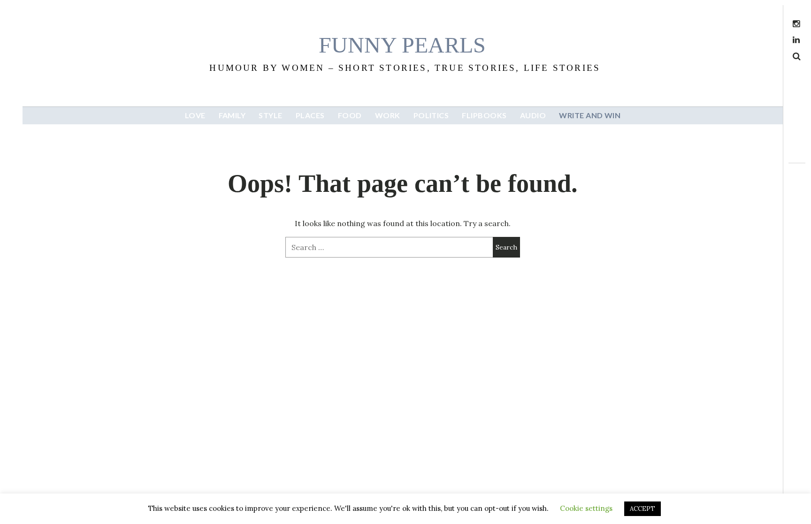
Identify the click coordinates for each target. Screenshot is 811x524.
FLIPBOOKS (484, 115)
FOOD (350, 115)
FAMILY (232, 115)
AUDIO (533, 115)
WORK (387, 115)
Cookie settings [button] (586, 508)
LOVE (195, 115)
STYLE (270, 115)
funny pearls (402, 44)
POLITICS (431, 115)
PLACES (310, 115)
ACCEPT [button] (642, 509)
